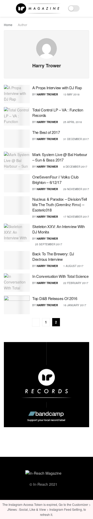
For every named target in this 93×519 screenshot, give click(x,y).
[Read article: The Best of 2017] (17, 138)
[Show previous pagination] (36, 322)
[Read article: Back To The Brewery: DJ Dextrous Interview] (17, 260)
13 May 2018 (71, 94)
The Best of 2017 (46, 132)
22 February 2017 (75, 283)
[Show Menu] (6, 8)
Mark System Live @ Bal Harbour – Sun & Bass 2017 (59, 157)
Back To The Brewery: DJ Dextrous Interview (53, 256)
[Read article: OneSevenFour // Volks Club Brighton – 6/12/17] (17, 183)
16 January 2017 (74, 305)
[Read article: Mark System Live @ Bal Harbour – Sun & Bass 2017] (17, 161)
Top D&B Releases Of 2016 (54, 298)
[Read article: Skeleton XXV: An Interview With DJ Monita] (17, 233)
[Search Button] (87, 8)
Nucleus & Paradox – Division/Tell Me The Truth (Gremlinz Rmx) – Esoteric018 (59, 204)
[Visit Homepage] (38, 8)
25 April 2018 (72, 122)
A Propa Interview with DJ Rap (57, 87)
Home (8, 24)
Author (22, 24)
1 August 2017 (73, 266)
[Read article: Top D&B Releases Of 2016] (17, 305)
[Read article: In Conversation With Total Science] (17, 282)
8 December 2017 (75, 166)
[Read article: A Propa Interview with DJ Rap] (17, 94)
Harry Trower (47, 94)
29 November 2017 (76, 189)
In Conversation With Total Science (60, 276)
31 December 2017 (76, 139)
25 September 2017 (48, 244)
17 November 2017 (76, 216)
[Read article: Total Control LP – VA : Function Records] (17, 116)
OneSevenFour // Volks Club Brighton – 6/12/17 (55, 179)
